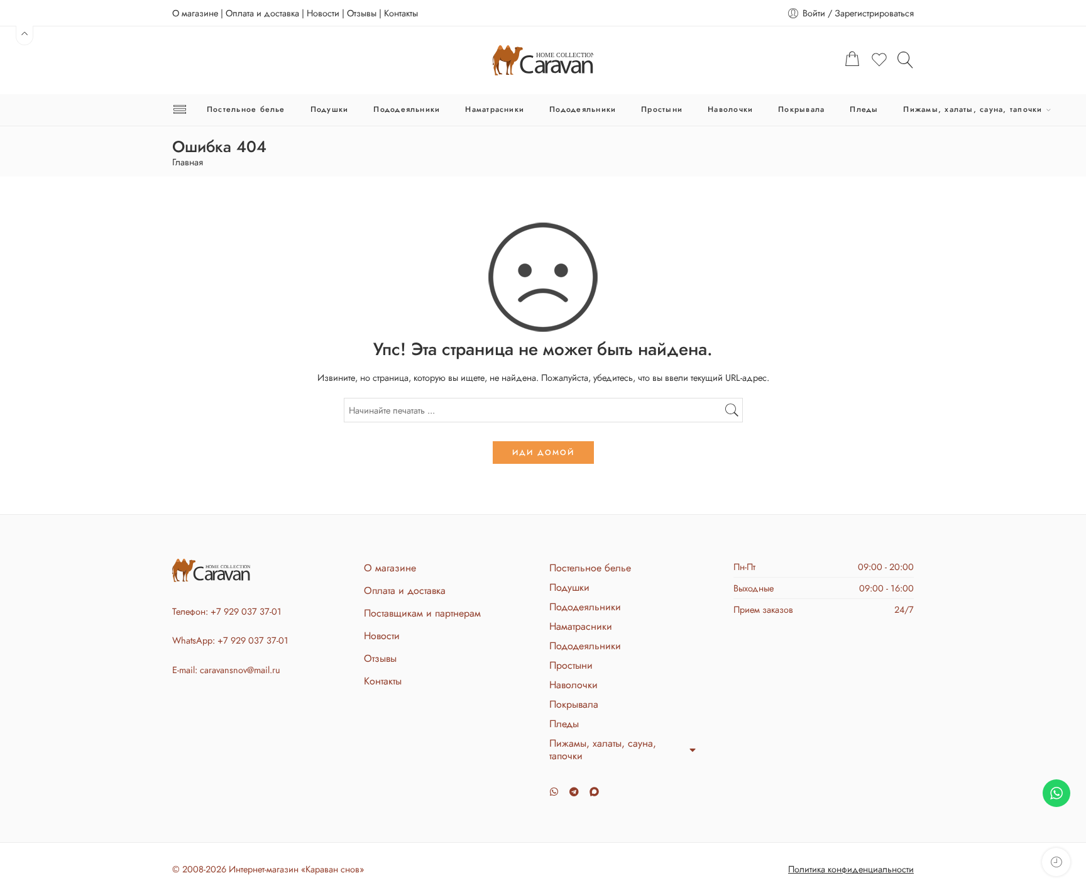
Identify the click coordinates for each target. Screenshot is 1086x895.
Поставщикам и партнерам (422, 613)
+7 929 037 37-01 (246, 611)
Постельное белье (246, 109)
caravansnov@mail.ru (240, 669)
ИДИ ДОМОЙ (543, 452)
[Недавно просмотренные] (1056, 862)
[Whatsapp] (554, 791)
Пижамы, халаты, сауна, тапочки (972, 109)
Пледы (864, 109)
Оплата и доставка (262, 12)
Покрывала (801, 109)
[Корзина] (852, 60)
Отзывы (361, 12)
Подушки (329, 109)
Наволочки (730, 109)
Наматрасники (494, 109)
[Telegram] (574, 791)
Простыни (662, 109)
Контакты (401, 12)
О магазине (195, 12)
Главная (187, 162)
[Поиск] (905, 60)
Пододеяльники (406, 109)
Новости (323, 12)
